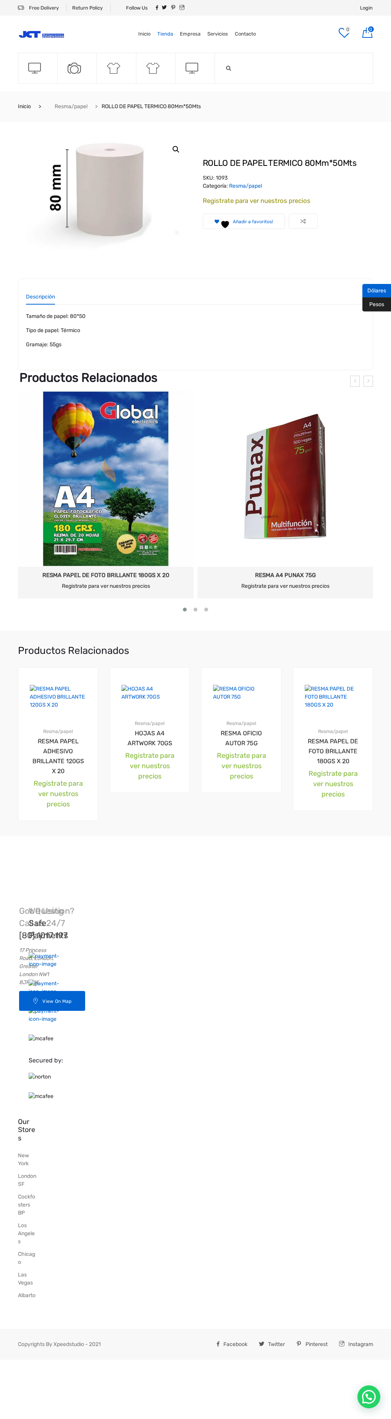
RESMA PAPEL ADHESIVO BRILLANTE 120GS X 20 (58, 756)
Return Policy (87, 8)
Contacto (245, 34)
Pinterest (316, 1344)
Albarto (27, 1295)
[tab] (40, 299)
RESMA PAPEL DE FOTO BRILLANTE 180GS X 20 (106, 575)
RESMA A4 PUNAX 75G (285, 575)
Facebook (235, 1344)
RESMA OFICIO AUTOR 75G (241, 738)
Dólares (374, 290)
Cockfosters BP (26, 1205)
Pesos (373, 304)
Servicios (217, 34)
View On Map (56, 1001)
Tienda (165, 34)
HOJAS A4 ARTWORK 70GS (150, 738)
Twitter (276, 1344)
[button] (176, 149)
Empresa (190, 34)
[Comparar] (303, 221)
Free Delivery (43, 8)
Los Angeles (26, 1233)
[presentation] (355, 381)
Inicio (144, 34)
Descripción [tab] (40, 297)
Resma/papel (71, 106)
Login (366, 8)
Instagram (360, 1344)
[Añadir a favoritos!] (77, 674)
